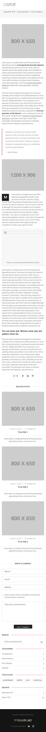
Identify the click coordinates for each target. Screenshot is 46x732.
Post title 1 (23, 432)
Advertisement (8, 680)
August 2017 (6, 697)
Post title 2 (23, 487)
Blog (28, 680)
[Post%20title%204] (23, 376)
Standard (5, 668)
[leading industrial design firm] (9, 4)
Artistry (19, 680)
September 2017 (7, 693)
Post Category (37, 12)
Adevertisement (7, 658)
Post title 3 (23, 542)
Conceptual (37, 680)
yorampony (24, 12)
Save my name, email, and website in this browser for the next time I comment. (22, 596)
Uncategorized (7, 654)
